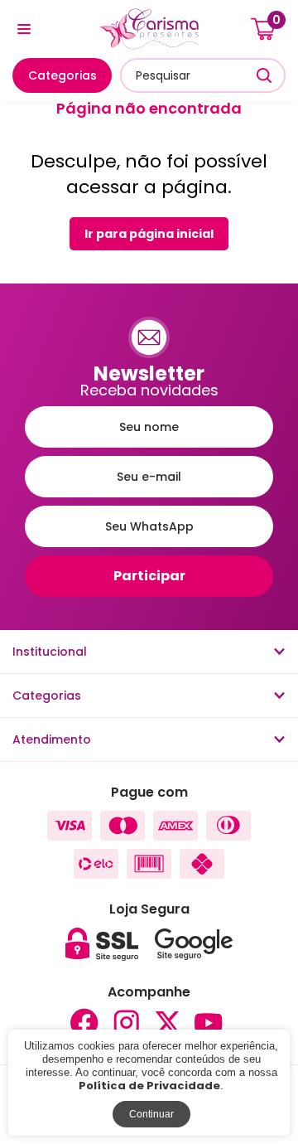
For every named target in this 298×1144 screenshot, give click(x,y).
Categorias (62, 75)
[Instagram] (125, 1023)
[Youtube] (208, 1023)
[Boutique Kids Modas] (149, 29)
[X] (167, 1023)
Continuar (151, 1114)
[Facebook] (84, 1023)
